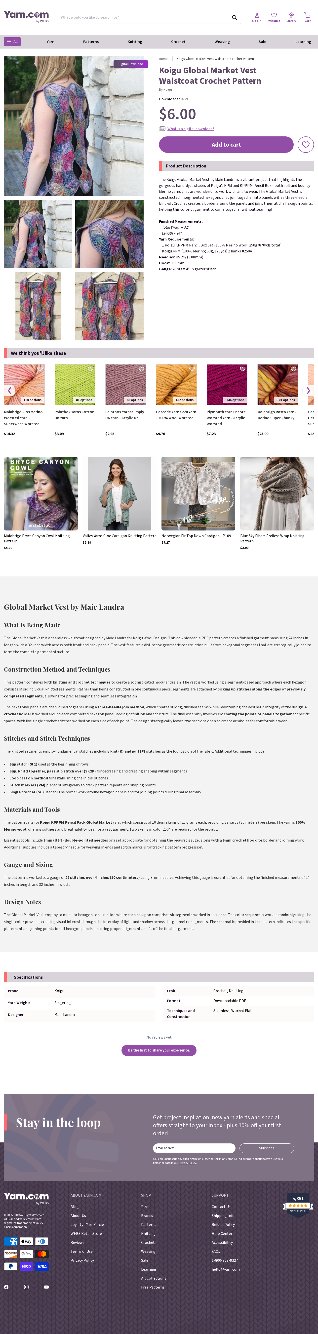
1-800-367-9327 (225, 1260)
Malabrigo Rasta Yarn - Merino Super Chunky (277, 415)
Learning (303, 41)
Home (163, 58)
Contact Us (221, 1207)
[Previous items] (9, 391)
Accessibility (222, 1242)
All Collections (153, 1278)
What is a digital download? (190, 129)
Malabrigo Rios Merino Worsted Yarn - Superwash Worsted (23, 418)
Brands (147, 1215)
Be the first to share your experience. (159, 1050)
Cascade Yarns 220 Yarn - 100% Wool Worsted (176, 415)
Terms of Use (82, 1251)
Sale (262, 41)
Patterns (91, 41)
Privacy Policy (187, 1163)
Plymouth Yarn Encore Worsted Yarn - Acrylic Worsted (226, 418)
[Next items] (308, 391)
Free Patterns (152, 1287)
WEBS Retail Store (86, 1233)
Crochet (178, 41)
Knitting (135, 41)
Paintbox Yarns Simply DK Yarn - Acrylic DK (124, 415)
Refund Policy (223, 1224)
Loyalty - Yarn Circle (87, 1224)
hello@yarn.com (226, 1269)
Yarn (50, 41)
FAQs (216, 1251)
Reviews (77, 1242)
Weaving (222, 41)
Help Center (222, 1233)
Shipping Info (223, 1215)
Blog (75, 1207)
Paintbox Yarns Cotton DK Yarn (74, 415)
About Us (78, 1215)
